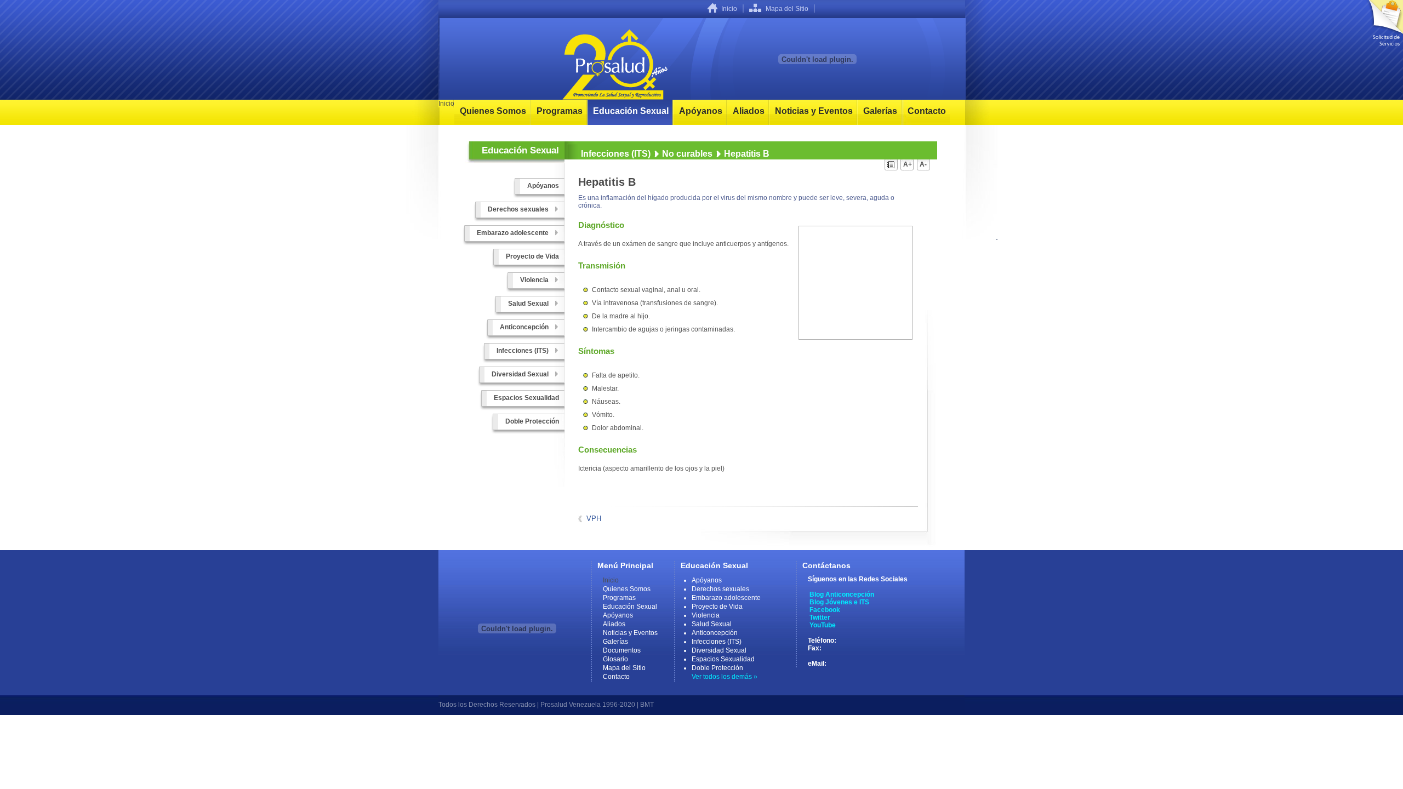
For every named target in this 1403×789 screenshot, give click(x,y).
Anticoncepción (715, 633)
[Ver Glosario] (892, 166)
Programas (560, 111)
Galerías (880, 111)
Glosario (615, 659)
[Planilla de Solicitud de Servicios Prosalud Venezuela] (1384, 22)
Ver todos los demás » (724, 677)
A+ (907, 164)
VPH (593, 518)
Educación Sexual (631, 111)
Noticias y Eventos (814, 111)
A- (923, 164)
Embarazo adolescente (726, 598)
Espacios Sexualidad (723, 659)
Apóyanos (700, 111)
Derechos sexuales (720, 589)
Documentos (622, 650)
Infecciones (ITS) (616, 153)
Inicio (729, 9)
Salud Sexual (712, 624)
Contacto (927, 111)
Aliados (749, 111)
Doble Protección (717, 668)
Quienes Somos (493, 111)
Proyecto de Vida (717, 606)
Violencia (706, 615)
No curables (687, 153)
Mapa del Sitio (787, 9)
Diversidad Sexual (719, 650)
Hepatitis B (746, 153)
